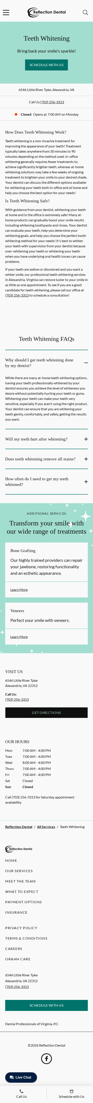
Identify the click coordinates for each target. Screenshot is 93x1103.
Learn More (19, 589)
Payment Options (23, 902)
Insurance (16, 912)
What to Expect (21, 891)
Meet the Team (20, 881)
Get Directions (46, 712)
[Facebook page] (46, 1058)
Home (11, 860)
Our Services (19, 871)
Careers (13, 949)
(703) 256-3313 (52, 102)
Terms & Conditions (26, 938)
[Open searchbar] (85, 12)
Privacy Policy (21, 928)
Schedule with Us (47, 65)
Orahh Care (17, 959)
